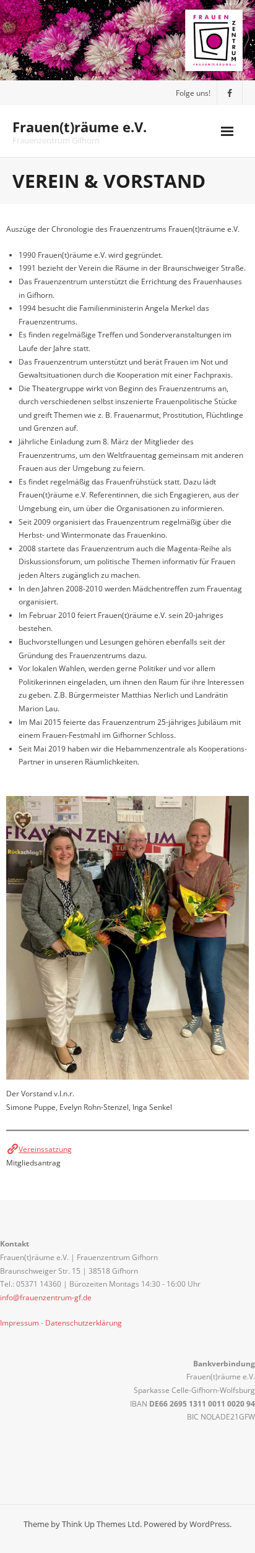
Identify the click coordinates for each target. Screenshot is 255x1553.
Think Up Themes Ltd (101, 1524)
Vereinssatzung (45, 1149)
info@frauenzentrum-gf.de (46, 1297)
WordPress (209, 1524)
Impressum (19, 1323)
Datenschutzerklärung (83, 1323)
